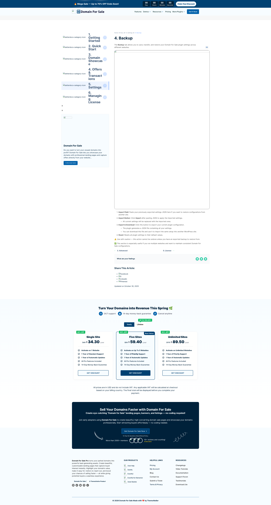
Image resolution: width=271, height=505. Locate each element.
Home (116, 33)
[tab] (129, 324)
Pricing (168, 12)
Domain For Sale (126, 500)
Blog (151, 473)
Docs (122, 33)
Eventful (130, 474)
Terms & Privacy (156, 484)
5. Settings (129, 33)
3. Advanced (122, 251)
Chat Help (131, 466)
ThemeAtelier (153, 500)
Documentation (182, 473)
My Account (155, 469)
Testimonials (181, 481)
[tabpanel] (135, 356)
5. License (167, 251)
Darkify (130, 470)
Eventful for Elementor (135, 478)
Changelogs (181, 465)
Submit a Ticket (156, 481)
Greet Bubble (132, 482)
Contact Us (154, 477)
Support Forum (182, 477)
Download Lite (181, 484)
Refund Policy (144, 436)
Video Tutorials (182, 469)
